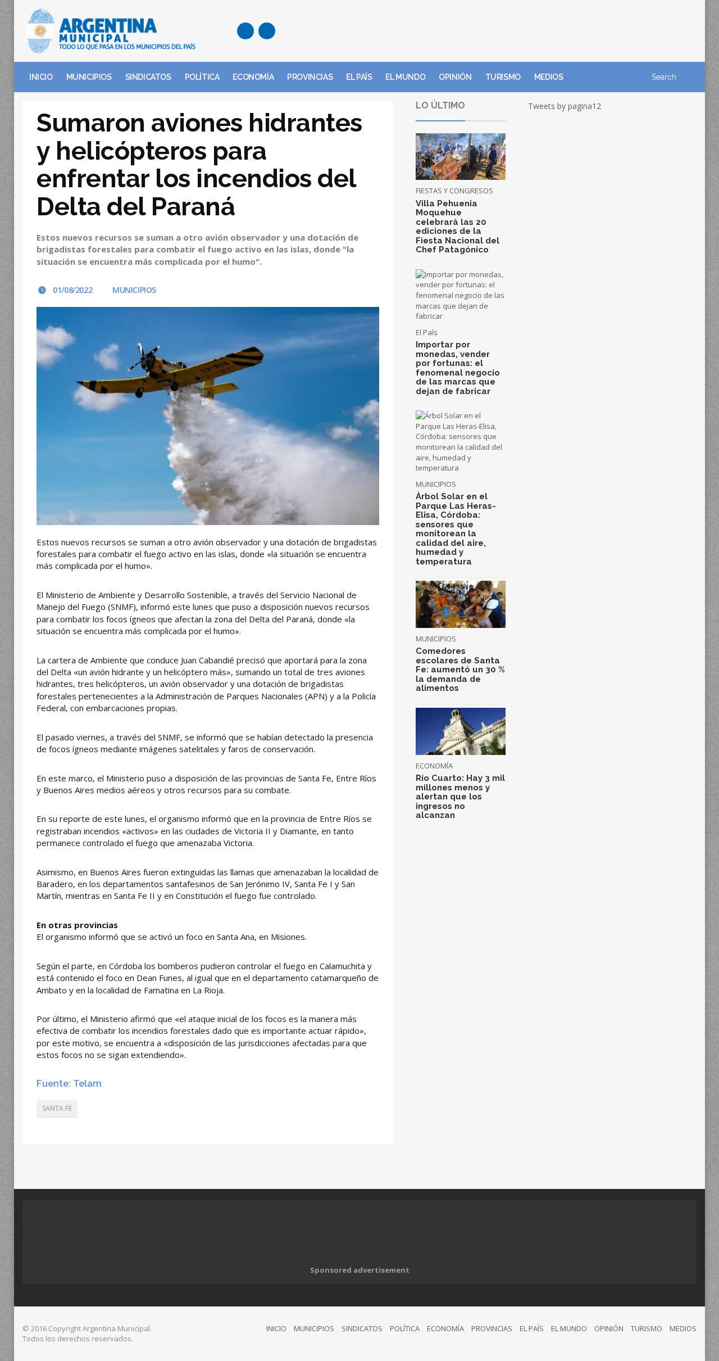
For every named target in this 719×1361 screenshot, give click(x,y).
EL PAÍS (359, 77)
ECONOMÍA (253, 77)
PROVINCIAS (310, 77)
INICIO (41, 77)
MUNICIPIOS (89, 77)
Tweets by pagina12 (564, 106)
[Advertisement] (492, 31)
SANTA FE (57, 1108)
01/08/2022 (71, 289)
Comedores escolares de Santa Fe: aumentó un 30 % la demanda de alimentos (460, 669)
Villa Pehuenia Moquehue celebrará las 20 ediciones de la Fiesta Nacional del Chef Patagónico (457, 226)
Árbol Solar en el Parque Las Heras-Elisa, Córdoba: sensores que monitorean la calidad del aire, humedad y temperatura (456, 529)
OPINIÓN (455, 77)
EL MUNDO (405, 77)
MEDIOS (548, 77)
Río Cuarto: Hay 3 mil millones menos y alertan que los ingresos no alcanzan (460, 796)
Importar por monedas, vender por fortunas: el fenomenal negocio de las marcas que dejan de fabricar (458, 368)
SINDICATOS (148, 77)
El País (427, 332)
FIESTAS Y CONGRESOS (454, 191)
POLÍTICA (202, 77)
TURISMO (503, 77)
